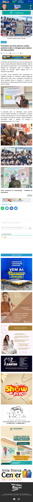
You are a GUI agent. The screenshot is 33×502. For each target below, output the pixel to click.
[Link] (18, 228)
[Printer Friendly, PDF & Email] (29, 195)
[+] (21, 227)
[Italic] (4, 228)
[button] (30, 5)
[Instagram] (19, 499)
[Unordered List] (12, 228)
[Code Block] (16, 228)
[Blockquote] (14, 228)
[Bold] (2, 228)
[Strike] (8, 228)
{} (19, 227)
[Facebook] (14, 499)
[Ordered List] (10, 228)
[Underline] (6, 228)
